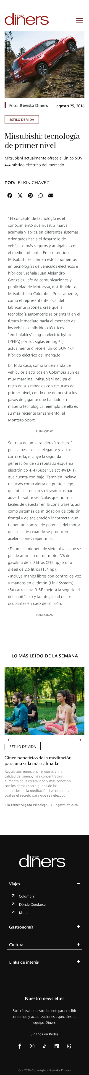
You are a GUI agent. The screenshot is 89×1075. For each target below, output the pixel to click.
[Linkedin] (57, 1046)
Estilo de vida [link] (21, 119)
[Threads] (69, 1046)
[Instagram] (32, 1046)
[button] (10, 195)
